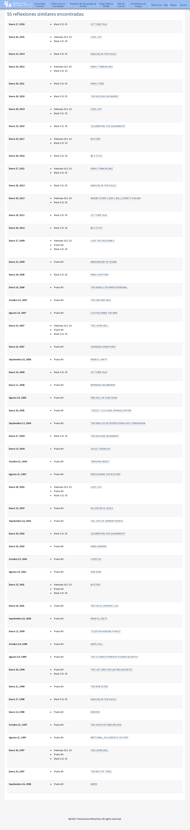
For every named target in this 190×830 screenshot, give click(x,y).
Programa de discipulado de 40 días (83, 5)
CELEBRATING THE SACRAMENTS (108, 126)
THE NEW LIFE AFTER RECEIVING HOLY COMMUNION (118, 423)
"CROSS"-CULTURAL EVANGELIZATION (111, 410)
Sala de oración (121, 5)
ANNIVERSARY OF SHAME (104, 261)
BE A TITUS (96, 155)
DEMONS (95, 712)
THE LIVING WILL (99, 325)
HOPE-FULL (97, 644)
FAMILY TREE (97, 83)
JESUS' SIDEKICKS (101, 448)
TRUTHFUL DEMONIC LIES (105, 605)
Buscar (174, 5)
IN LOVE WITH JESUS (102, 508)
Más (166, 5)
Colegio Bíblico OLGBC (106, 5)
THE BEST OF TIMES (101, 771)
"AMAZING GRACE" (100, 461)
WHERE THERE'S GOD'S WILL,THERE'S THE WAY (116, 198)
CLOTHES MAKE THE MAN (104, 312)
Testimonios (156, 5)
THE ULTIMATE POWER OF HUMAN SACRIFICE (114, 656)
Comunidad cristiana (39, 5)
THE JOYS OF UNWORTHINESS (107, 521)
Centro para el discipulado (58, 5)
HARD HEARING (99, 546)
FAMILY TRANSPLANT (102, 66)
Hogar (27, 5)
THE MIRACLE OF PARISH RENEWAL (109, 287)
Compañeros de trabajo (138, 5)
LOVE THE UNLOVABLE (102, 240)
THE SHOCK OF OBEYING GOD (106, 724)
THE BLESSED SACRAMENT (105, 96)
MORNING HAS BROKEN (103, 385)
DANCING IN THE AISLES (103, 53)
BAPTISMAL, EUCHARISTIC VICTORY (109, 737)
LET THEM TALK (99, 24)
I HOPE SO (96, 559)
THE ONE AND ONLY (101, 300)
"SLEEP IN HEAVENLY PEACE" (106, 631)
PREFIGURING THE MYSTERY (106, 474)
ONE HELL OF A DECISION (104, 397)
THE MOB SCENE (99, 686)
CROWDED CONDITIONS (103, 346)
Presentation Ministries (19, 4)
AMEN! (94, 784)
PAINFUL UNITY (99, 359)
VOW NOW (96, 571)
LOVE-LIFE (96, 37)
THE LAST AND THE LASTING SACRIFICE (111, 669)
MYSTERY (96, 138)
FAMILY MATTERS (100, 274)
